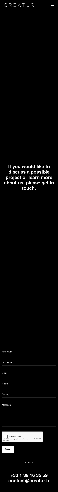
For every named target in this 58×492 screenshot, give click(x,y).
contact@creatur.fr (29, 480)
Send (8, 449)
